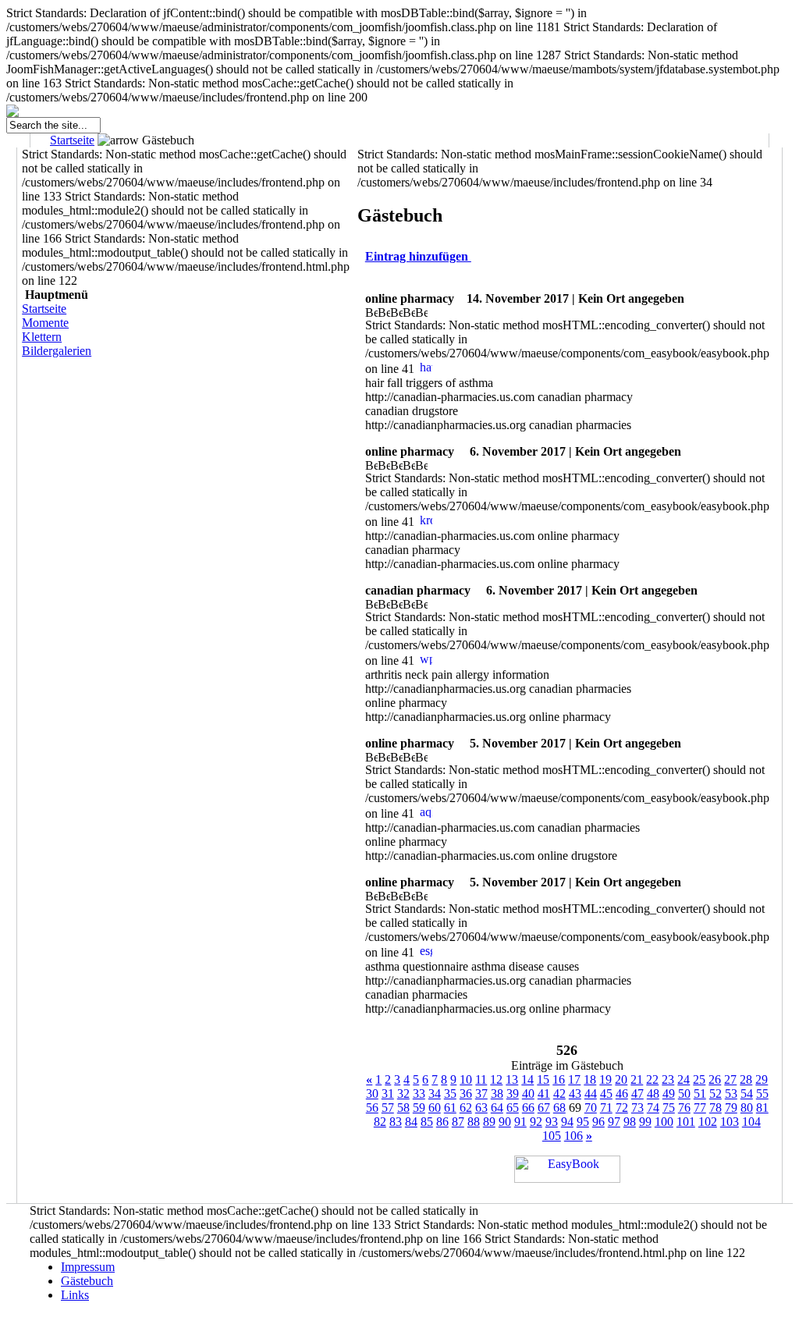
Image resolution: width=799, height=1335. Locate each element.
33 (419, 1093)
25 (699, 1079)
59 (419, 1107)
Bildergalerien (56, 350)
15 (543, 1079)
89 (489, 1121)
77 (700, 1107)
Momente (45, 322)
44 (590, 1093)
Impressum (88, 1266)
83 (395, 1121)
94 (567, 1121)
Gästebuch (87, 1280)
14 (527, 1079)
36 (466, 1093)
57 (388, 1107)
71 (606, 1107)
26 (714, 1079)
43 (575, 1093)
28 (746, 1079)
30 (372, 1093)
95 (583, 1121)
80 (746, 1107)
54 (746, 1093)
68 (559, 1107)
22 (652, 1079)
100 (664, 1121)
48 (653, 1093)
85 (427, 1121)
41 (544, 1093)
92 (536, 1121)
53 (731, 1093)
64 (497, 1107)
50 (684, 1093)
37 (481, 1093)
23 (668, 1079)
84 (411, 1121)
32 (403, 1093)
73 (637, 1107)
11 (481, 1079)
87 (458, 1121)
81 (762, 1107)
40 (528, 1093)
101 (685, 1121)
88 (473, 1121)
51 (700, 1093)
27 (730, 1079)
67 (544, 1107)
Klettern (42, 336)
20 (621, 1079)
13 (512, 1079)
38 (497, 1093)
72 (622, 1107)
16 (558, 1079)
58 (403, 1107)
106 (573, 1135)
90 (505, 1121)
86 (442, 1121)
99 (645, 1121)
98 (629, 1121)
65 (512, 1107)
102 (707, 1121)
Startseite (72, 140)
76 (684, 1107)
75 (668, 1107)
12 (496, 1079)
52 (715, 1093)
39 (512, 1093)
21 (636, 1079)
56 (372, 1107)
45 (606, 1093)
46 (622, 1093)
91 (520, 1121)
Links (75, 1294)
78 (715, 1107)
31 (388, 1093)
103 (729, 1121)
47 (637, 1093)
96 (598, 1121)
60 (434, 1107)
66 (528, 1107)
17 (574, 1079)
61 (450, 1107)
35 (450, 1093)
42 (559, 1093)
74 (653, 1107)
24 (683, 1079)
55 (762, 1093)
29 (761, 1079)
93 (551, 1121)
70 (590, 1107)
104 (751, 1121)
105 (551, 1135)
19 (605, 1079)
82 (380, 1121)
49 (668, 1093)
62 (466, 1107)
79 (731, 1107)
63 (481, 1107)
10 (466, 1079)
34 (434, 1093)
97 (614, 1121)
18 (590, 1079)
